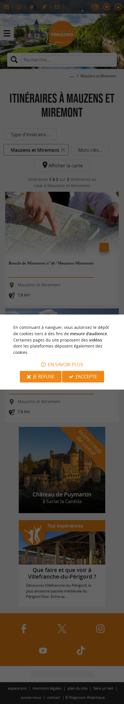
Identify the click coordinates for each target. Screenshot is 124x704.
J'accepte (86, 376)
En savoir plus (65, 364)
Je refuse (44, 376)
